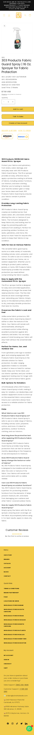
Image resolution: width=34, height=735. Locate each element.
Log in (10, 15)
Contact (7, 576)
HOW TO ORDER (24, 130)
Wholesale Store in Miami (13, 605)
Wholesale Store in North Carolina (14, 625)
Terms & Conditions (11, 588)
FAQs (6, 597)
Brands (7, 559)
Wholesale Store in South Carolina (14, 610)
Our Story (8, 555)
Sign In (6, 660)
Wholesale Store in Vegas (14, 616)
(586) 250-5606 (22, 685)
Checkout (7, 664)
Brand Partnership (11, 593)
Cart (6, 668)
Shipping (4, 94)
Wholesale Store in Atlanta (15, 630)
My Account (8, 655)
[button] (4, 15)
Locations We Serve (11, 601)
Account (7, 568)
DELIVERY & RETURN (9, 130)
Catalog (7, 563)
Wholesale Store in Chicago (15, 620)
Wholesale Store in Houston (15, 643)
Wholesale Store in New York (15, 639)
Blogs (6, 572)
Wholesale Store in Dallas (14, 634)
